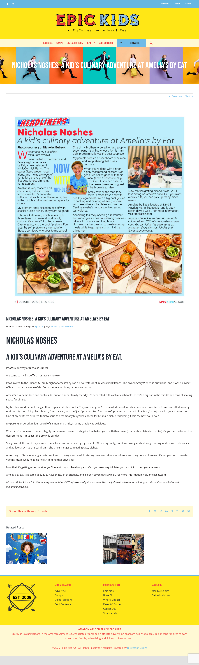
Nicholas (69, 326)
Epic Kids (39, 326)
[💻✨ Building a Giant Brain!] (123, 535)
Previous (177, 96)
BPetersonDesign (137, 648)
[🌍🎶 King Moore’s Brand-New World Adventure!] (26, 535)
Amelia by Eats (57, 326)
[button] (151, 43)
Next (187, 96)
